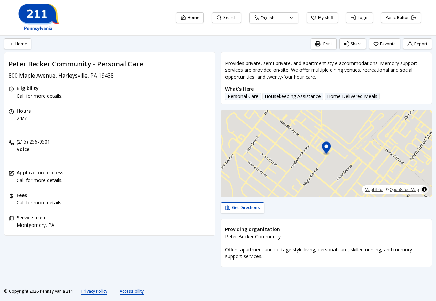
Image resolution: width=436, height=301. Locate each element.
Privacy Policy (94, 291)
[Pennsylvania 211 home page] (38, 17)
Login (363, 17)
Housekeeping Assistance (293, 96)
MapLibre (374, 189)
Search (230, 17)
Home (193, 17)
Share (356, 44)
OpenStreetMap (404, 189)
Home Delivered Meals (352, 96)
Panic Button (398, 17)
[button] (326, 149)
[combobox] (273, 17)
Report (420, 44)
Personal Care (243, 96)
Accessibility (132, 291)
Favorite (388, 44)
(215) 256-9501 (33, 141)
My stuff (325, 17)
